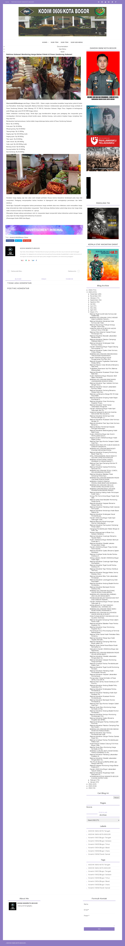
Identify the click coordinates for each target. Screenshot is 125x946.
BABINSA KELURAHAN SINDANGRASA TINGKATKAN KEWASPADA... (103, 355)
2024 (90, 784)
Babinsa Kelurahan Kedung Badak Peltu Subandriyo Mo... (103, 686)
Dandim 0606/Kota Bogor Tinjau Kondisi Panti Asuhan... (103, 548)
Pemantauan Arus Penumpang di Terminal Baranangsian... (104, 631)
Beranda (89, 807)
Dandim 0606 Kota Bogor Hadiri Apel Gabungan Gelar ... (102, 518)
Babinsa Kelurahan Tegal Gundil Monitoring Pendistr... (104, 668)
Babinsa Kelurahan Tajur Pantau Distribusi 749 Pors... (104, 569)
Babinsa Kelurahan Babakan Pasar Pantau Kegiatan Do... (104, 624)
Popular (103, 812)
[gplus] (108, 1)
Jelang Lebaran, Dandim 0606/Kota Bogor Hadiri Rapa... (104, 558)
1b (21, 260)
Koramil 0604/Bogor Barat (99, 848)
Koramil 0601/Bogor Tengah (99, 837)
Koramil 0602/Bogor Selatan (99, 841)
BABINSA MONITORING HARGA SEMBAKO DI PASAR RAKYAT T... (102, 460)
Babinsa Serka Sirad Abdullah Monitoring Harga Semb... (103, 500)
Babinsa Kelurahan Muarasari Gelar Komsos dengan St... (104, 420)
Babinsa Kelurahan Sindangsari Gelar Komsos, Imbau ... (102, 344)
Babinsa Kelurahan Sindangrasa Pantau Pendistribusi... (103, 690)
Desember (94, 294)
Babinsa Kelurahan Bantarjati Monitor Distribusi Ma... (102, 588)
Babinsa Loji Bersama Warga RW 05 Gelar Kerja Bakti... (104, 395)
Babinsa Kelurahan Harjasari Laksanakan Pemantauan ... (103, 675)
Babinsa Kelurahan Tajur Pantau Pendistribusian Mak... (100, 733)
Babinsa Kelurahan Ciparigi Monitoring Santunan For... (103, 467)
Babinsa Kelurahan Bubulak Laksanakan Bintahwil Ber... (103, 336)
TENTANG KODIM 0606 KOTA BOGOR (22, 2)
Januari (92, 782)
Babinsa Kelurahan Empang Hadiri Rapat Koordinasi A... (103, 398)
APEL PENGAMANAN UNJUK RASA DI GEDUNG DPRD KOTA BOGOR (103, 457)
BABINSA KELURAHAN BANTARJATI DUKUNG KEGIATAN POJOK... (103, 449)
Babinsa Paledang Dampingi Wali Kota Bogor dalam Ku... (103, 642)
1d (32, 260)
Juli (91, 304)
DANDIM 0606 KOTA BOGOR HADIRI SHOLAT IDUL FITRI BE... (103, 329)
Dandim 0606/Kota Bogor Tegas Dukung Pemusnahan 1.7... (104, 347)
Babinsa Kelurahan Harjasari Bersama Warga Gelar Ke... (102, 504)
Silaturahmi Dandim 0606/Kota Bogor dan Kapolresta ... (104, 650)
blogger (18, 279)
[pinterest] (102, 1)
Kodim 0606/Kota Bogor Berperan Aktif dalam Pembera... (103, 376)
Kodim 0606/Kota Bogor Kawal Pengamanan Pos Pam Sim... (100, 358)
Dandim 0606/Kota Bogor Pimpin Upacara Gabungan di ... (104, 602)
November (94, 296)
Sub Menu (62, 49)
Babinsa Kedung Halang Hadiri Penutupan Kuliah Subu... (104, 493)
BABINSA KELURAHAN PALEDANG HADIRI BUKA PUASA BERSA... (102, 591)
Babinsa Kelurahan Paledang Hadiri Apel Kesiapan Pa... (103, 693)
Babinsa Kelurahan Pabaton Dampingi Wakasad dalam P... (103, 340)
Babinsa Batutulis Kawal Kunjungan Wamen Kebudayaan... (102, 522)
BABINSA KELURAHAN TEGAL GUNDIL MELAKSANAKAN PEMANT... (103, 471)
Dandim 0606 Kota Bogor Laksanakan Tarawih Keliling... (103, 770)
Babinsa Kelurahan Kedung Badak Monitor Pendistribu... (104, 584)
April (91, 310)
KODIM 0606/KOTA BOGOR (30, 248)
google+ (27, 240)
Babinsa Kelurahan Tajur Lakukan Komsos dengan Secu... (104, 384)
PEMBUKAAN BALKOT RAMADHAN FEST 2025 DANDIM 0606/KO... (104, 599)
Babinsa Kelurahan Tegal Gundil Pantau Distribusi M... (103, 566)
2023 (90, 786)
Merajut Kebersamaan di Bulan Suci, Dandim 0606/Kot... (102, 533)
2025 (90, 292)
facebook (10, 240)
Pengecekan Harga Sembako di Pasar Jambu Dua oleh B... (103, 679)
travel (62, 52)
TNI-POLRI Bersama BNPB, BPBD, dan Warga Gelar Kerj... (103, 762)
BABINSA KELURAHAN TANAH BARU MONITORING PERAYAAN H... (103, 610)
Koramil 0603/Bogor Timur (19, 237)
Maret (92, 312)
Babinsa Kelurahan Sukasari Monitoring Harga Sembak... (103, 660)
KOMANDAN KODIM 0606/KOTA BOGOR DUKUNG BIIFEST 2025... (104, 777)
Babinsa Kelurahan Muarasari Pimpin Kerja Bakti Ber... (104, 373)
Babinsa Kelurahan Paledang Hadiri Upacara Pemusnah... (104, 508)
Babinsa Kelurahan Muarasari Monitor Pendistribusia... (102, 697)
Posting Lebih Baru (16, 271)
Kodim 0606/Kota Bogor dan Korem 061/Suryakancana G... (102, 435)
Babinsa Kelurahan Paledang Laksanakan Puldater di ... (104, 755)
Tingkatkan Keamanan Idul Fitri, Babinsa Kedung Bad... (103, 369)
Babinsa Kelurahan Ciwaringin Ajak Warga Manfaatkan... (104, 562)
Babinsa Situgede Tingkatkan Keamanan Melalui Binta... (104, 362)
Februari (93, 780)
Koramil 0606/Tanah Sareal (99, 854)
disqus (44, 279)
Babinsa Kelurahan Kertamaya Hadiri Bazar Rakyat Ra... (104, 511)
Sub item (54, 42)
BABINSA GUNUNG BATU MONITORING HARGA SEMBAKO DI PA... (104, 751)
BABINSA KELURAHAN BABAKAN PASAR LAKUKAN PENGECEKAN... (104, 478)
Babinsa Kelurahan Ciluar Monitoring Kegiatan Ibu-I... (102, 628)
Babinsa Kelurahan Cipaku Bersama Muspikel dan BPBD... (102, 719)
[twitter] (112, 1)
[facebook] (115, 1)
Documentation (62, 46)
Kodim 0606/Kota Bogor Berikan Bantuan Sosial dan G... (104, 540)
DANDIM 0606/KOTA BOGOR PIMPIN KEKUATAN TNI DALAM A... (103, 413)
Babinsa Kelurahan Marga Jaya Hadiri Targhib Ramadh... (102, 639)
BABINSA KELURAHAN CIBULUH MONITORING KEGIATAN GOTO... (102, 486)
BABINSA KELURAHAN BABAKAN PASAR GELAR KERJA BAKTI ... (104, 653)
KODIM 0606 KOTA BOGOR (99, 834)
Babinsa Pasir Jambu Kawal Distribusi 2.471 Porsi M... (104, 682)
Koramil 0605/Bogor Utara (99, 851)
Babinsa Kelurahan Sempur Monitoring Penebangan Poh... (103, 715)
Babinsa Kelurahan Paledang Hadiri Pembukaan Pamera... (102, 671)
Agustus (93, 302)
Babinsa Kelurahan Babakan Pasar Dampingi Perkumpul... (101, 475)
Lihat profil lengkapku (24, 906)
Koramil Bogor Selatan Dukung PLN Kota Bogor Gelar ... (104, 744)
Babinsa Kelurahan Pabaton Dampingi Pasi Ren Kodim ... (104, 726)
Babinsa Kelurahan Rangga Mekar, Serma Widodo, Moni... (104, 573)
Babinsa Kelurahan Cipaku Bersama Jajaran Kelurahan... (104, 551)
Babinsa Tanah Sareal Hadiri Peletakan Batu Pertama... (105, 635)
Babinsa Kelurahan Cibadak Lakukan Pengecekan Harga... (102, 544)
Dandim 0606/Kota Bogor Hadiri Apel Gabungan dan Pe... (102, 409)
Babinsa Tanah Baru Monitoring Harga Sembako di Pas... (103, 708)
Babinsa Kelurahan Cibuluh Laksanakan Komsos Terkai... (103, 387)
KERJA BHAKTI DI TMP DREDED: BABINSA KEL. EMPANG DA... (101, 606)
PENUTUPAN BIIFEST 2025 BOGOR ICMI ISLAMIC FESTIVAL (104, 617)
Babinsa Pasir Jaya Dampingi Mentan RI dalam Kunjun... (103, 464)
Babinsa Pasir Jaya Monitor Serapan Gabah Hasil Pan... (104, 442)
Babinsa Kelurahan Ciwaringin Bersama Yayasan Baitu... (103, 537)
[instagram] (98, 1)
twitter (19, 240)
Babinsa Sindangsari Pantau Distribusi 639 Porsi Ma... (104, 722)
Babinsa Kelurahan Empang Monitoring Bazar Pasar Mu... (103, 453)
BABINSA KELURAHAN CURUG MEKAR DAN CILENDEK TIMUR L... (104, 318)
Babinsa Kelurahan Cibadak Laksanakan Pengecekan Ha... (103, 657)
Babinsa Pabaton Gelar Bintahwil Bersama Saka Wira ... (104, 365)
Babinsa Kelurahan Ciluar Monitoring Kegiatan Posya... (102, 402)
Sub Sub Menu (77, 42)
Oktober (93, 298)
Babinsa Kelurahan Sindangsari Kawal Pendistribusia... (102, 515)
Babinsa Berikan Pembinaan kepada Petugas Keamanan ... (102, 427)
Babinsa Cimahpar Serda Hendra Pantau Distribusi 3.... (103, 555)
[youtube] (105, 1)
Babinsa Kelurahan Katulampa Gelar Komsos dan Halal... (102, 322)
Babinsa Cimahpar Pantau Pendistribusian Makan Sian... (104, 664)
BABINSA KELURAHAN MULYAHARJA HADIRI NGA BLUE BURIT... (103, 613)
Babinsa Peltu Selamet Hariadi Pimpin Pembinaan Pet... (103, 333)
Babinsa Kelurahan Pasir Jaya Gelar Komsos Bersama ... (104, 424)
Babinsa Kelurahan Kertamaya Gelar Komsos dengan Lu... (102, 417)
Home (7, 2)
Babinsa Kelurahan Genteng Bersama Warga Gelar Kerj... (102, 391)
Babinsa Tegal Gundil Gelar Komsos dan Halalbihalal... (103, 315)
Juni (91, 306)
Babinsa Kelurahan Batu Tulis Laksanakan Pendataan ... (104, 577)
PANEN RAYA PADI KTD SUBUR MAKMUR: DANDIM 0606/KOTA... (105, 446)
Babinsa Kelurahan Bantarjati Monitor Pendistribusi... (102, 701)
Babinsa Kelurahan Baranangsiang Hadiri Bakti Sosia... (103, 431)
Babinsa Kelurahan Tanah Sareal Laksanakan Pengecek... (100, 406)
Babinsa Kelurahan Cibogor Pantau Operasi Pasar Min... (104, 737)
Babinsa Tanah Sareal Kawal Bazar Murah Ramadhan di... (104, 646)
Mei (91, 308)
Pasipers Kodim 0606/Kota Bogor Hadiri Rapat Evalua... (103, 438)
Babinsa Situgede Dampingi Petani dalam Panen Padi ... (104, 620)
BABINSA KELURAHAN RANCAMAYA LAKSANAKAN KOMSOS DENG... (103, 380)
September (94, 300)
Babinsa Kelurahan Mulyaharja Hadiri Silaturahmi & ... (102, 773)
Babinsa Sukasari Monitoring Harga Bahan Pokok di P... (104, 766)
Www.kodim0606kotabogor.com (16, 103)
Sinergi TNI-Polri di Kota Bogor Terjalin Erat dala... (104, 497)
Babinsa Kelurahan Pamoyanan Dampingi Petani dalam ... (104, 526)
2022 (90, 788)
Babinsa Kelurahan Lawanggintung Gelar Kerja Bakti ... (104, 580)
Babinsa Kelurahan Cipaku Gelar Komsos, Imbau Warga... (103, 351)
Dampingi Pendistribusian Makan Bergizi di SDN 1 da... (104, 529)
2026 (90, 290)
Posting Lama (72, 271)
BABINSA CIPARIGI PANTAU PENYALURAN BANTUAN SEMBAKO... (104, 482)
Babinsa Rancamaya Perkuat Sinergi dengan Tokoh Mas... (102, 325)
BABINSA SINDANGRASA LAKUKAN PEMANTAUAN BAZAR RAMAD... (102, 489)
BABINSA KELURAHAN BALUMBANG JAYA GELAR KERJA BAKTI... (103, 595)
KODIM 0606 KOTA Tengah (99, 831)
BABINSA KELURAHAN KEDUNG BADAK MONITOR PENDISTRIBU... (104, 730)
